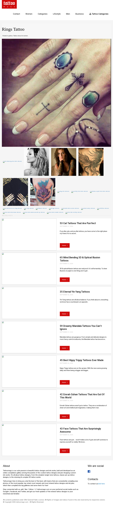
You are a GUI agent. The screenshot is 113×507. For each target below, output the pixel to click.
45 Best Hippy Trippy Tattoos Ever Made (82, 360)
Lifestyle (57, 14)
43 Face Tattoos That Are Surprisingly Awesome (80, 430)
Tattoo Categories (99, 14)
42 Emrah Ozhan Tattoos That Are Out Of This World (82, 396)
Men (68, 14)
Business (79, 14)
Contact (16, 14)
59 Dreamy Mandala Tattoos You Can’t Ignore (81, 327)
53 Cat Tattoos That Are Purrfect (78, 223)
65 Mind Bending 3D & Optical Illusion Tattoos (80, 259)
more (64, 245)
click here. (101, 484)
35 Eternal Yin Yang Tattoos (75, 291)
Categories (42, 14)
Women (28, 14)
